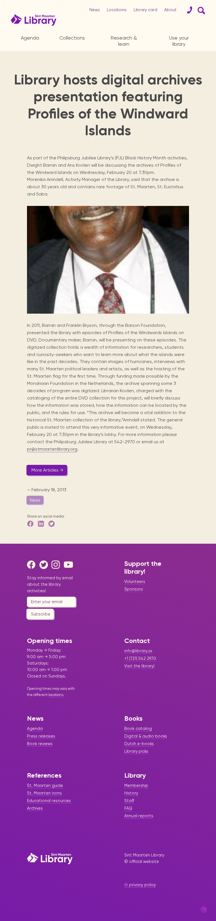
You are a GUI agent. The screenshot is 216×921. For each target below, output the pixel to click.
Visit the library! (139, 666)
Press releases (41, 736)
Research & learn (124, 41)
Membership (136, 785)
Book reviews (40, 743)
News (94, 10)
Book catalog (138, 728)
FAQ (128, 808)
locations (55, 695)
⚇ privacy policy (140, 885)
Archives (35, 808)
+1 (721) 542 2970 (140, 658)
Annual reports (138, 816)
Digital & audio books (145, 736)
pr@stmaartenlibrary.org (52, 449)
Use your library (179, 41)
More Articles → (47, 470)
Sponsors (133, 589)
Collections (72, 38)
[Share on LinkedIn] (41, 523)
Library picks (136, 751)
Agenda (30, 38)
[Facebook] (32, 565)
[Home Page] (50, 858)
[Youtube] (69, 565)
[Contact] (187, 10)
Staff (129, 800)
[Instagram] (57, 565)
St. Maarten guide (45, 785)
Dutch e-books (139, 743)
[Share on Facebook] (30, 523)
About (170, 10)
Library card (145, 10)
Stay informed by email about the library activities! (50, 584)
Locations (117, 10)
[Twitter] (45, 565)
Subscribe (40, 614)
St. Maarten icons (44, 793)
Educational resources (49, 800)
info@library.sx (138, 651)
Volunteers (134, 581)
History (131, 793)
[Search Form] (200, 10)
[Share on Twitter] (52, 523)
